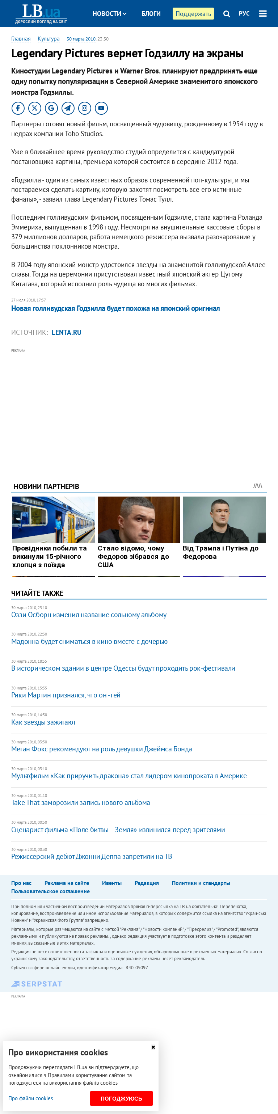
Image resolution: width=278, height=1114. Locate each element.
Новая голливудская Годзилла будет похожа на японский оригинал (115, 308)
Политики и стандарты (201, 882)
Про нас (21, 882)
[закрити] (153, 1047)
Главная (21, 38)
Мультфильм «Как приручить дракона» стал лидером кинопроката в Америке (129, 775)
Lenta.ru (66, 332)
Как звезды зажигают (43, 722)
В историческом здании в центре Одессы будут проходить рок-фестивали (123, 668)
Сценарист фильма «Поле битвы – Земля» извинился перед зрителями (118, 829)
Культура (49, 38)
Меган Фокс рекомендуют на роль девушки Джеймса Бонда (101, 749)
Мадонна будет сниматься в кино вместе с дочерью (89, 641)
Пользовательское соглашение (50, 891)
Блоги (151, 13)
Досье (145, 41)
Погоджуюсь (121, 1099)
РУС (244, 13)
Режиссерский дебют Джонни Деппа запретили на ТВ (91, 856)
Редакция (147, 882)
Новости (107, 13)
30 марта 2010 (81, 39)
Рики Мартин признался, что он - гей (66, 695)
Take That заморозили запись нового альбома (80, 802)
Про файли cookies (30, 1098)
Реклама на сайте (67, 882)
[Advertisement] (139, 405)
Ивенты (112, 882)
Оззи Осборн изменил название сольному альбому (89, 614)
